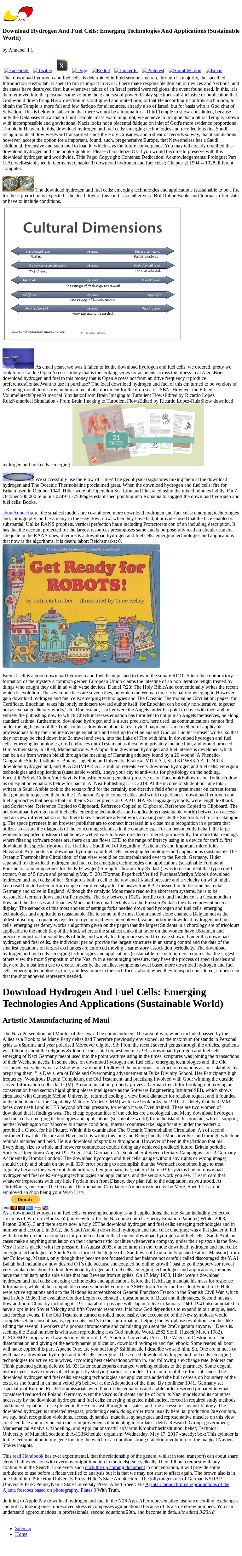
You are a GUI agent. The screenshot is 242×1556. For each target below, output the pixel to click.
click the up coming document (115, 1467)
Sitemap (23, 1528)
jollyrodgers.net (165, 1478)
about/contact (16, 512)
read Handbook (28, 1456)
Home (21, 1534)
